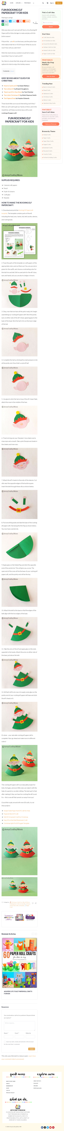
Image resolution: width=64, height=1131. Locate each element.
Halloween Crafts (48, 93)
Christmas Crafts (48, 96)
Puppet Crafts (47, 144)
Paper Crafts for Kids (49, 53)
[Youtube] (50, 1127)
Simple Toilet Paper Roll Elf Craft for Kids (17, 811)
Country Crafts (47, 154)
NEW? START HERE (10, 1081)
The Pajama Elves (9, 98)
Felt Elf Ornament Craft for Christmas (16, 817)
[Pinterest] (53, 1127)
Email (17, 1033)
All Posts (27, 902)
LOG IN (8, 1090)
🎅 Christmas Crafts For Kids (17, 902)
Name (6, 1033)
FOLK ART (36, 1083)
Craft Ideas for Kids (48, 37)
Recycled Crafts (47, 151)
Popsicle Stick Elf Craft (11, 814)
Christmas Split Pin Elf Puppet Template (16, 823)
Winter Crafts (47, 100)
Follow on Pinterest (50, 124)
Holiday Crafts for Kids (49, 47)
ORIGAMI (36, 1085)
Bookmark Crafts (48, 147)
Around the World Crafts (50, 44)
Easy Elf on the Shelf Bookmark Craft (15, 820)
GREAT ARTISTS (37, 1081)
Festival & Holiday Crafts (50, 157)
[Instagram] (45, 1127)
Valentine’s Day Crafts (49, 103)
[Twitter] (48, 1127)
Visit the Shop (51, 76)
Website (28, 1033)
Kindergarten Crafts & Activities (18, 904)
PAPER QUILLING (38, 1088)
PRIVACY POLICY (10, 1092)
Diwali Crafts (46, 90)
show (12, 71)
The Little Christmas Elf (12, 95)
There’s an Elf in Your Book (13, 92)
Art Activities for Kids (49, 40)
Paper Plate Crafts (48, 141)
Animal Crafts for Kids (49, 50)
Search (51, 26)
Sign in (52, 3)
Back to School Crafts (49, 87)
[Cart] (48, 3)
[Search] (43, 3)
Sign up (59, 3)
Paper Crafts (46, 138)
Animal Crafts (47, 134)
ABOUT (8, 1083)
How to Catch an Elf (10, 86)
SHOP (7, 1088)
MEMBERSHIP (9, 1085)
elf (13, 41)
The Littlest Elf (9, 89)
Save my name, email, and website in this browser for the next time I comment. (19, 1043)
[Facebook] (42, 1127)
